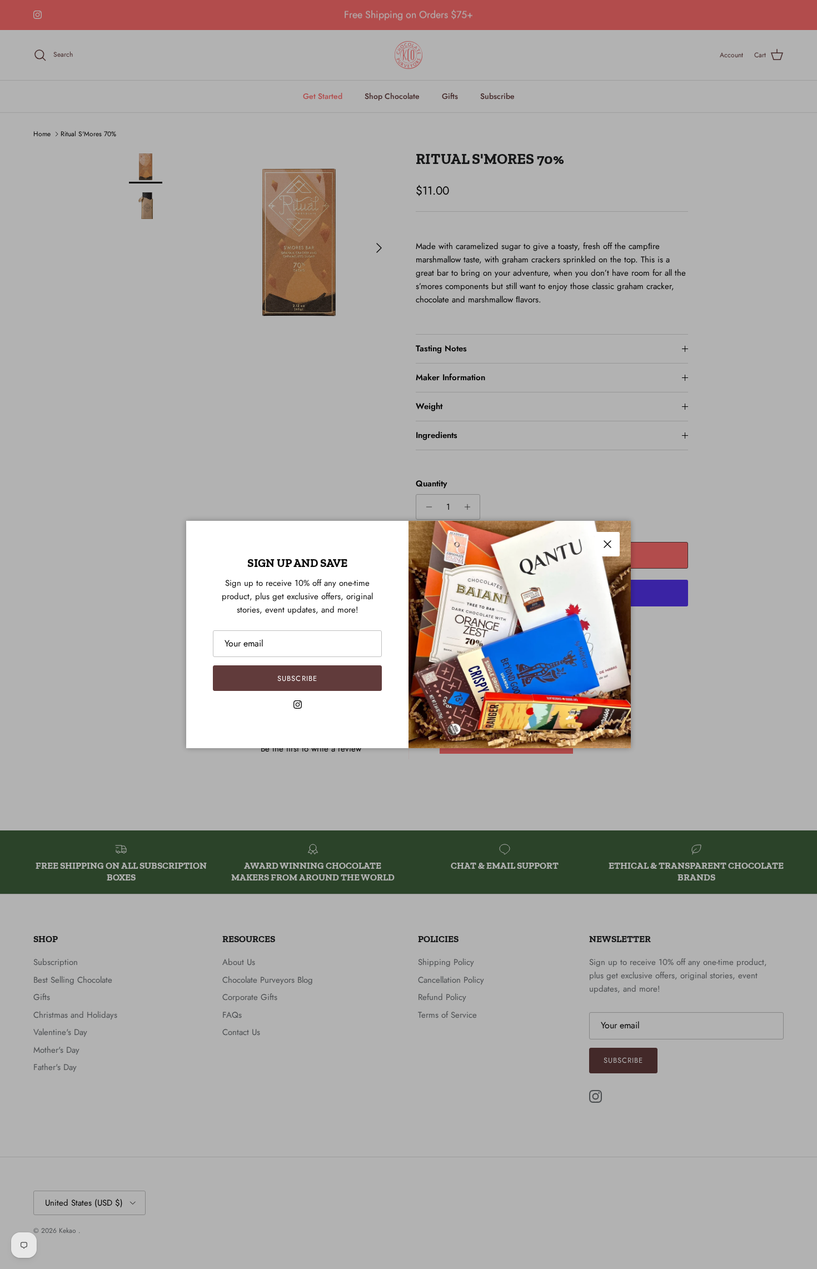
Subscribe (297, 678)
